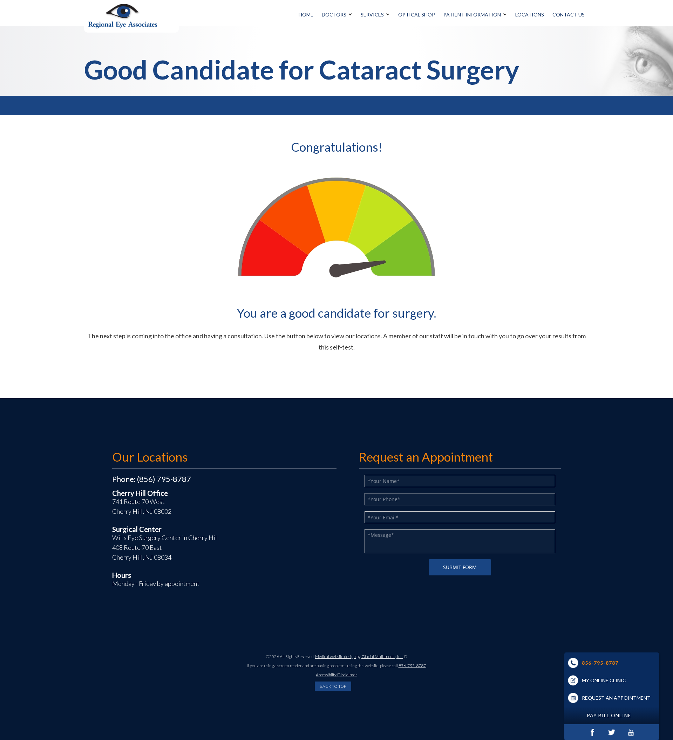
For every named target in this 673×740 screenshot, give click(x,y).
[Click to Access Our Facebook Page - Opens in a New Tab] (592, 732)
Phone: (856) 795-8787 (151, 479)
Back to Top (333, 686)
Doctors (334, 15)
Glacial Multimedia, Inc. (382, 656)
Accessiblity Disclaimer (336, 674)
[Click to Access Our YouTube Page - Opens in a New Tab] (631, 732)
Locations (529, 15)
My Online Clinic (604, 680)
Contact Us (568, 15)
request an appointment (616, 698)
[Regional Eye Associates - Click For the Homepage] (131, 16)
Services (372, 15)
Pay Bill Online (609, 715)
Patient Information (472, 15)
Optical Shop (416, 15)
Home (306, 15)
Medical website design (335, 656)
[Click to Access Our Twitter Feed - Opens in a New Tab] (612, 732)
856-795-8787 (600, 663)
